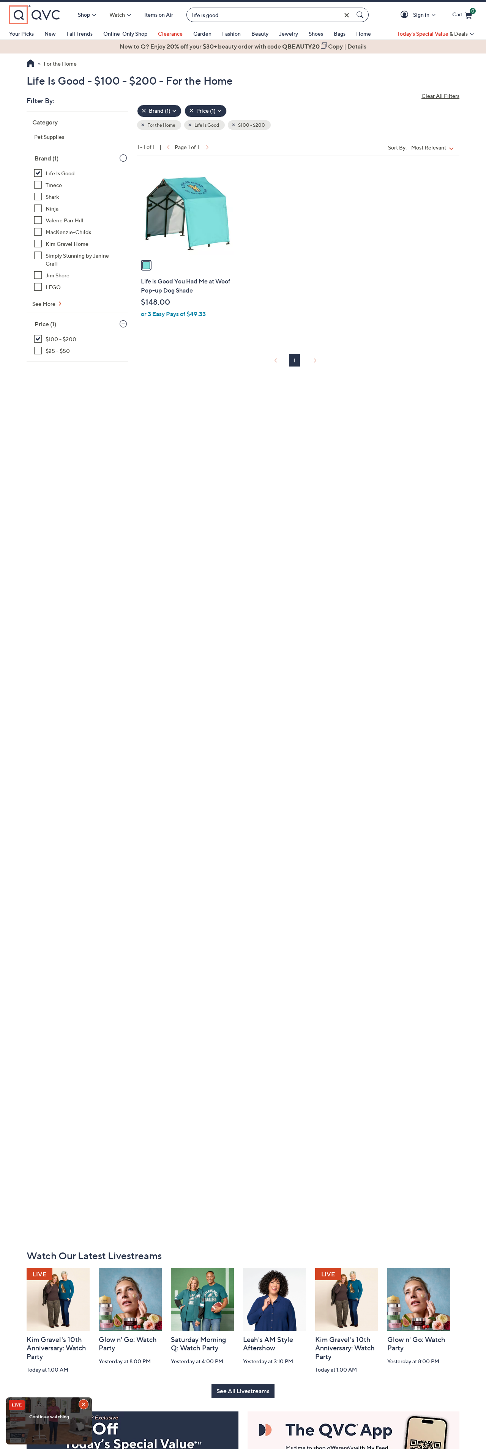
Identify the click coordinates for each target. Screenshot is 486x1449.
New (50, 33)
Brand (46, 158)
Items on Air (158, 14)
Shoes (316, 33)
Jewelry (288, 33)
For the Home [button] (161, 125)
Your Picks (21, 33)
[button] (405, 15)
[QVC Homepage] (30, 64)
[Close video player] (84, 1405)
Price (45, 324)
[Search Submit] (361, 15)
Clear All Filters (440, 96)
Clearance (170, 33)
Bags (340, 33)
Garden (202, 33)
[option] (243, 46)
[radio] (146, 265)
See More (44, 303)
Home (363, 33)
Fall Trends (79, 33)
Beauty (259, 33)
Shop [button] (84, 14)
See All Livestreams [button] (243, 1391)
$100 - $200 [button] (251, 125)
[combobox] (270, 15)
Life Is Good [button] (206, 125)
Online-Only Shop (125, 33)
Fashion (231, 33)
